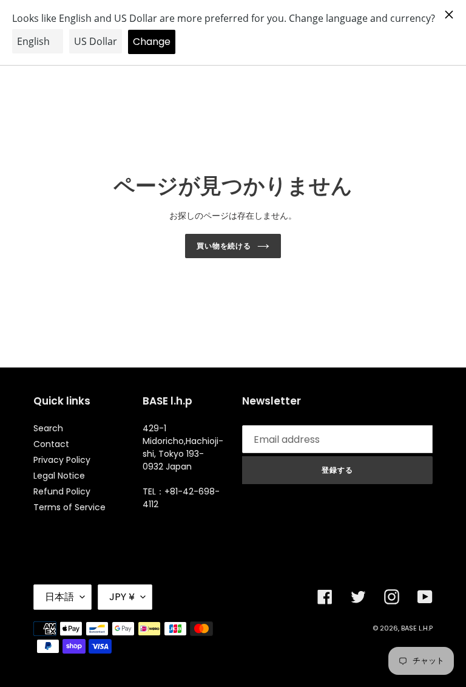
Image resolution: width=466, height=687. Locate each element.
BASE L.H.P (417, 628)
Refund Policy (61, 491)
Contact (51, 444)
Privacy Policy (61, 460)
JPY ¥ (122, 597)
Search (48, 428)
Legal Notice (59, 476)
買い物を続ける (224, 246)
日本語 (59, 597)
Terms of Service (69, 507)
